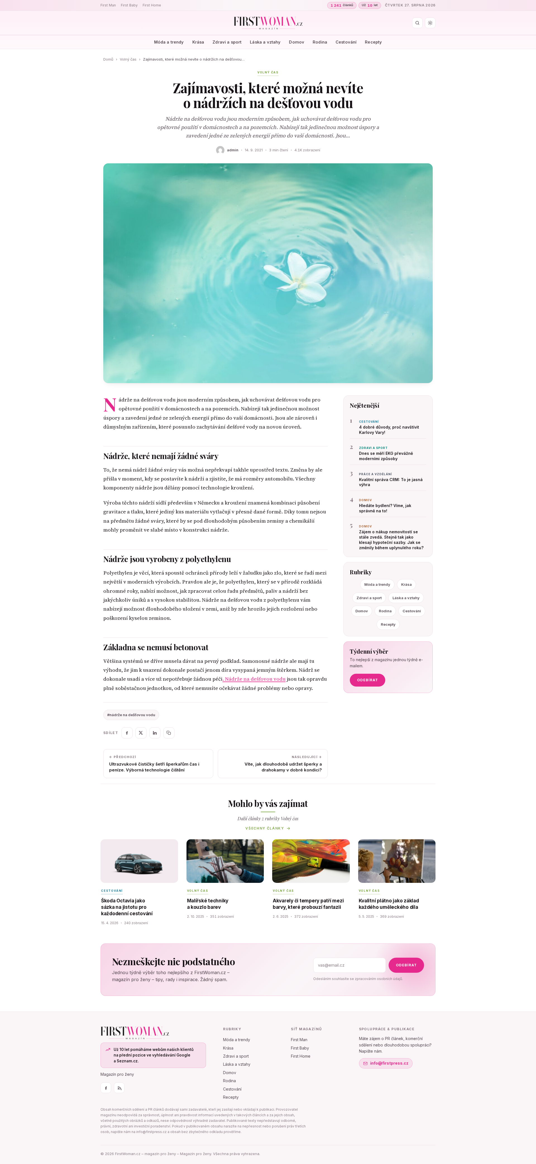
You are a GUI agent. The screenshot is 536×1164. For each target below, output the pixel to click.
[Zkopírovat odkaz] (168, 732)
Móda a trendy (169, 42)
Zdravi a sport (226, 42)
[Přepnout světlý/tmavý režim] (430, 23)
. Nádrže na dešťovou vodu (254, 678)
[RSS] (119, 1087)
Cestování (346, 42)
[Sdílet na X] (141, 732)
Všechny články (264, 828)
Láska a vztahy (265, 42)
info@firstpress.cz (389, 1063)
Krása (198, 42)
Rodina (320, 42)
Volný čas (128, 59)
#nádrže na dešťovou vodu (131, 715)
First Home (152, 5)
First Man (108, 5)
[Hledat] (417, 23)
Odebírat (367, 680)
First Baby (129, 5)
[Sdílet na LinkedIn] (155, 732)
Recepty (373, 42)
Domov (296, 42)
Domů (108, 59)
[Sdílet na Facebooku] (127, 732)
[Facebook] (105, 1087)
